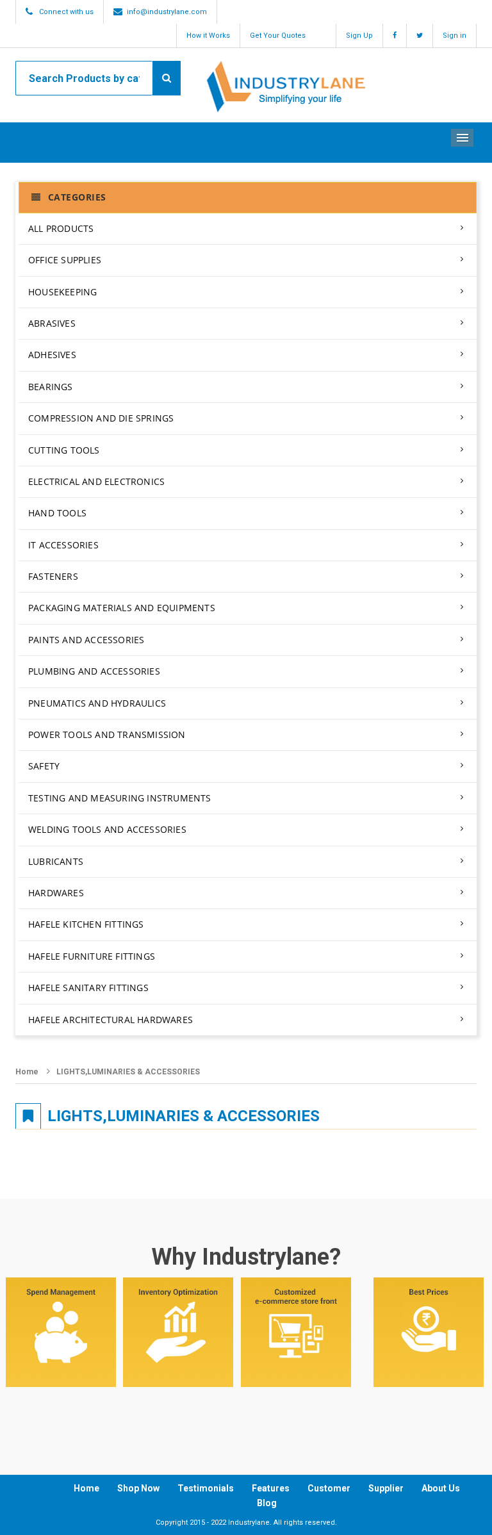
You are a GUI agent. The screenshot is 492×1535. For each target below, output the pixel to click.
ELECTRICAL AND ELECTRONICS (96, 481)
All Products (61, 228)
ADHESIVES (52, 355)
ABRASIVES (52, 323)
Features (271, 1488)
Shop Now (138, 1488)
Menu (462, 138)
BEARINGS (50, 387)
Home (26, 1071)
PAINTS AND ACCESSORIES (86, 640)
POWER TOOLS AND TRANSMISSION (107, 734)
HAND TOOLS (57, 513)
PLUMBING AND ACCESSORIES (94, 671)
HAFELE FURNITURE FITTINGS (91, 956)
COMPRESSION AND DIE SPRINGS (101, 418)
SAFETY (44, 766)
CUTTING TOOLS (64, 450)
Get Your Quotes (278, 35)
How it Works (208, 35)
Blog (267, 1503)
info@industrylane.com (167, 12)
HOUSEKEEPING (62, 292)
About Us (441, 1488)
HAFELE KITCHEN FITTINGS (86, 924)
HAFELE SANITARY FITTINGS (88, 987)
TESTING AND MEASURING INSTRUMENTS (119, 798)
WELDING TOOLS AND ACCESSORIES (107, 829)
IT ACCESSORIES (63, 545)
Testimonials (205, 1488)
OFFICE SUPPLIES (64, 260)
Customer (329, 1488)
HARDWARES (56, 893)
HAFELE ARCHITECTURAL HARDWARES (110, 1020)
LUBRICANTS (55, 861)
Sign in (454, 35)
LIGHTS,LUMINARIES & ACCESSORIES (128, 1071)
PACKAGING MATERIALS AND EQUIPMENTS (121, 608)
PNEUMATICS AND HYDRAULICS (97, 703)
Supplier (386, 1488)
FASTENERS (53, 576)
